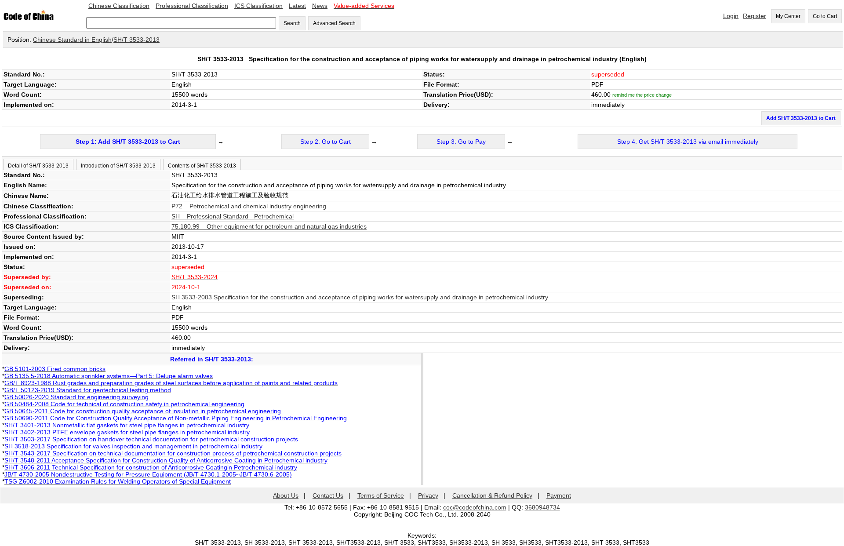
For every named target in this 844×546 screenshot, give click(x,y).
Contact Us (328, 495)
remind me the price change (642, 95)
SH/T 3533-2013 (136, 39)
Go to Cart (825, 16)
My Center (788, 16)
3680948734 (542, 507)
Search (292, 23)
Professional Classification (192, 5)
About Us (285, 495)
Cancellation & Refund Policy (492, 495)
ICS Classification (258, 5)
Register (754, 15)
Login (730, 15)
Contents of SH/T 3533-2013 (202, 166)
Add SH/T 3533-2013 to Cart (801, 118)
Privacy (428, 495)
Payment (558, 495)
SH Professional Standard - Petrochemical (232, 216)
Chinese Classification (118, 5)
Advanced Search (334, 23)
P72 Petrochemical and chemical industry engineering (248, 206)
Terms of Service (380, 495)
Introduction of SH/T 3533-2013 (118, 166)
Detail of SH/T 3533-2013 (38, 166)
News (319, 5)
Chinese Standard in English (72, 39)
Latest (297, 5)
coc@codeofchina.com (474, 507)
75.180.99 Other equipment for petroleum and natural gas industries (269, 226)
